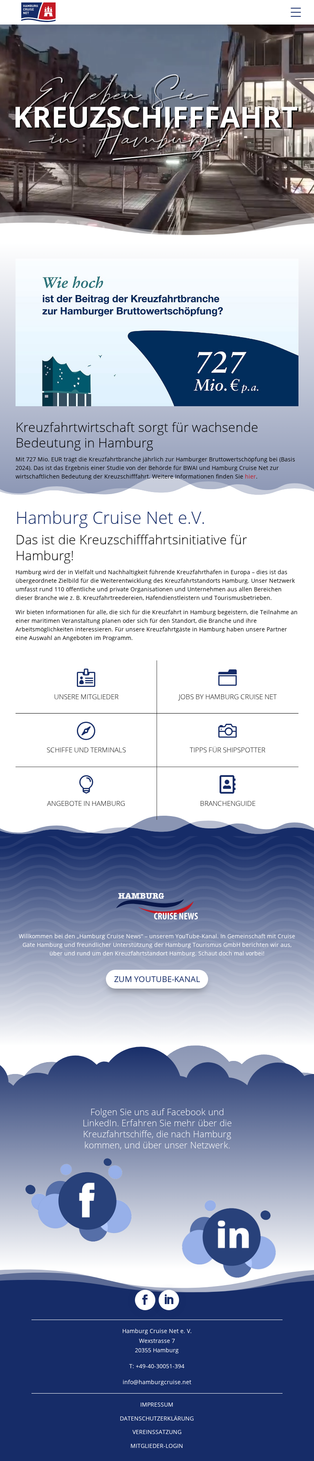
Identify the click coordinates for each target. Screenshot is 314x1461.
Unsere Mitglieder (86, 696)
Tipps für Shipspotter (227, 749)
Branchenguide (228, 803)
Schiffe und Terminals (86, 749)
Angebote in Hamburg (86, 803)
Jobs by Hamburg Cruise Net (228, 696)
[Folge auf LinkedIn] (169, 1300)
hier (250, 476)
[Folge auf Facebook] (145, 1300)
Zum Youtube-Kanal (157, 978)
